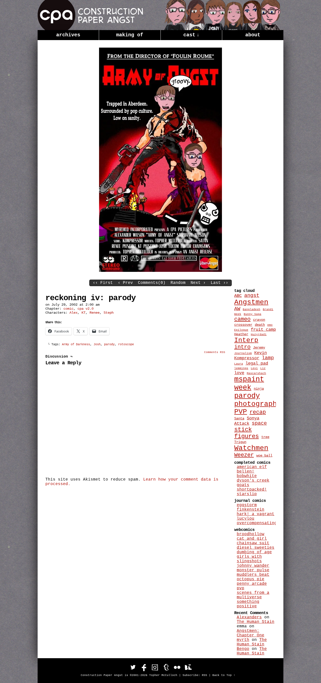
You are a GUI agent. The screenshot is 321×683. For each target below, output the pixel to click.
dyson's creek (253, 480)
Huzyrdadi (259, 334)
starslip (247, 494)
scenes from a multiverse (253, 595)
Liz (263, 368)
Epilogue (241, 329)
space (259, 423)
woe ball (264, 455)
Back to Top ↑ (223, 675)
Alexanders (249, 617)
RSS (204, 675)
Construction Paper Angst (90, 15)
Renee (95, 313)
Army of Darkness (76, 344)
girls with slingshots (249, 558)
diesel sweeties (255, 547)
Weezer (244, 455)
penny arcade (252, 584)
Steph (109, 313)
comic (68, 309)
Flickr (177, 667)
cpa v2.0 (85, 309)
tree (265, 437)
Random (178, 283)
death (260, 325)
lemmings (241, 368)
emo (270, 324)
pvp (240, 588)
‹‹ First (103, 283)
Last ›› (219, 283)
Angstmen (251, 302)
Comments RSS (214, 352)
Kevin (260, 352)
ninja (259, 389)
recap (258, 412)
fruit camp (263, 329)
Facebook (144, 667)
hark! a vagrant (255, 514)
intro (242, 347)
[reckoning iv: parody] (160, 271)
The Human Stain (255, 622)
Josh (97, 344)
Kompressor (246, 358)
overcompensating (257, 523)
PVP (240, 412)
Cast (191, 35)
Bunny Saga (252, 314)
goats (243, 485)
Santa (239, 418)
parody (109, 344)
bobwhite (247, 476)
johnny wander (253, 565)
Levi (254, 368)
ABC (238, 295)
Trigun (240, 442)
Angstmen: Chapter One (250, 633)
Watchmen (251, 448)
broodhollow (250, 534)
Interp (246, 340)
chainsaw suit (253, 543)
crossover (243, 325)
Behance (188, 667)
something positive (248, 604)
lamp (268, 358)
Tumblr (166, 667)
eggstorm (247, 505)
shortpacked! (252, 489)
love (239, 372)
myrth (243, 640)
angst (251, 295)
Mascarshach (256, 373)
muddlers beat (253, 575)
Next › (198, 283)
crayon (259, 320)
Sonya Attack (246, 421)
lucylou (245, 518)
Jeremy (259, 348)
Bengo (243, 649)
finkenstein (250, 509)
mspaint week (249, 383)
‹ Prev (125, 283)
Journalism (243, 353)
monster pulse (253, 570)
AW (237, 309)
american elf (252, 467)
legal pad (257, 363)
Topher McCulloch (163, 675)
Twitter (133, 667)
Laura (238, 363)
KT (84, 313)
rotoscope (126, 344)
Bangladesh (251, 309)
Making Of (129, 35)
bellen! (245, 471)
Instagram (155, 667)
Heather (241, 334)
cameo (242, 319)
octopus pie (250, 579)
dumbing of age (254, 552)
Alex (73, 313)
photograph (255, 404)
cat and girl (252, 538)
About (252, 35)
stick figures (246, 433)
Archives (68, 35)
